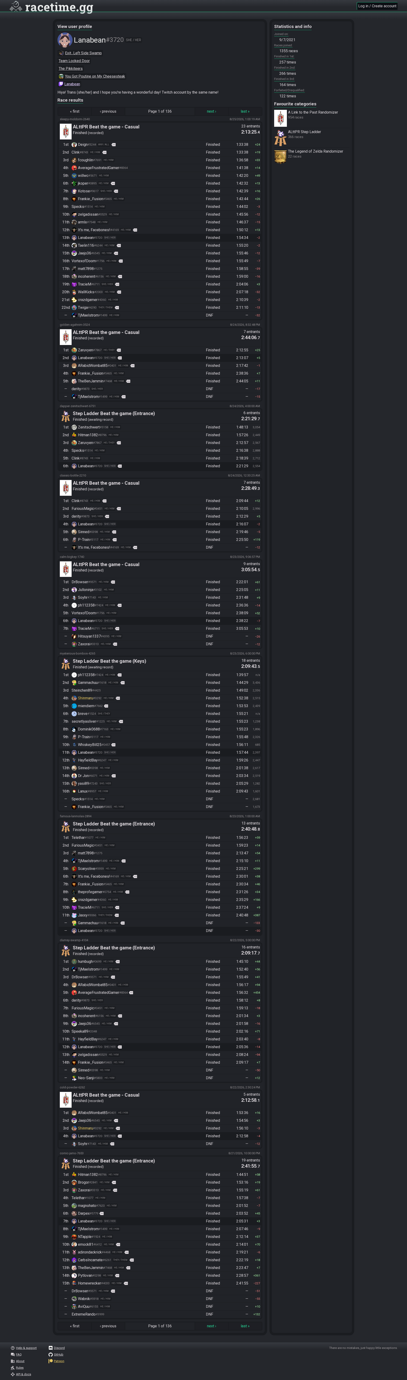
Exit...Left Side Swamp (83, 53)
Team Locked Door (74, 61)
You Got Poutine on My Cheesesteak (95, 76)
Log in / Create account (377, 6)
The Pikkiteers (71, 68)
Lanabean (72, 84)
